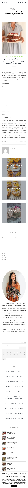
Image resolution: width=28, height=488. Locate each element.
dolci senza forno (19, 398)
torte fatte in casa (9, 420)
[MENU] (2, 2)
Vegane (4, 257)
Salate (3, 255)
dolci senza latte (19, 401)
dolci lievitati (19, 388)
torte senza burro (19, 420)
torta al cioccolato (18, 413)
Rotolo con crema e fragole (11, 469)
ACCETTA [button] (14, 485)
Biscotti (12, 371)
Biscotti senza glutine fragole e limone (11, 438)
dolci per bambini (18, 391)
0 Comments (5, 141)
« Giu (3, 361)
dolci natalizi (9, 391)
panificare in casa (19, 408)
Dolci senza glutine (9, 401)
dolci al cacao (19, 381)
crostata (8, 376)
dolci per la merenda (20, 393)
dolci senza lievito (9, 403)
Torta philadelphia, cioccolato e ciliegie (11, 433)
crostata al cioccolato (17, 376)
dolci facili (21, 386)
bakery (7, 371)
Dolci (3, 253)
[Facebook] (19, 2)
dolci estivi (15, 386)
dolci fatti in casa (10, 388)
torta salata (19, 415)
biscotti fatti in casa (8, 374)
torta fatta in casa (10, 415)
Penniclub (4, 259)
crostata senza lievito (10, 381)
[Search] (25, 2)
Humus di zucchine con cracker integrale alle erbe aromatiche (12, 458)
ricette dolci (8, 56)
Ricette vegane (9, 413)
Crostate (4, 251)
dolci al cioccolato (21, 141)
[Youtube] (21, 2)
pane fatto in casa (9, 408)
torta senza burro (9, 418)
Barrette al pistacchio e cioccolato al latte (12, 453)
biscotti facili (19, 371)
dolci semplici (9, 396)
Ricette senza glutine (17, 56)
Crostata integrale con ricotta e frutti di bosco (12, 443)
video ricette (5, 248)
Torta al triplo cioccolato (10, 464)
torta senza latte (19, 418)
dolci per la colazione (8, 393)
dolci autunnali (7, 386)
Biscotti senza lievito (19, 374)
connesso (10, 237)
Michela (12, 148)
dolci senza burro (18, 396)
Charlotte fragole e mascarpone (11, 448)
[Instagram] (23, 2)
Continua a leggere (6, 480)
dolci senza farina (9, 398)
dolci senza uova (19, 403)
